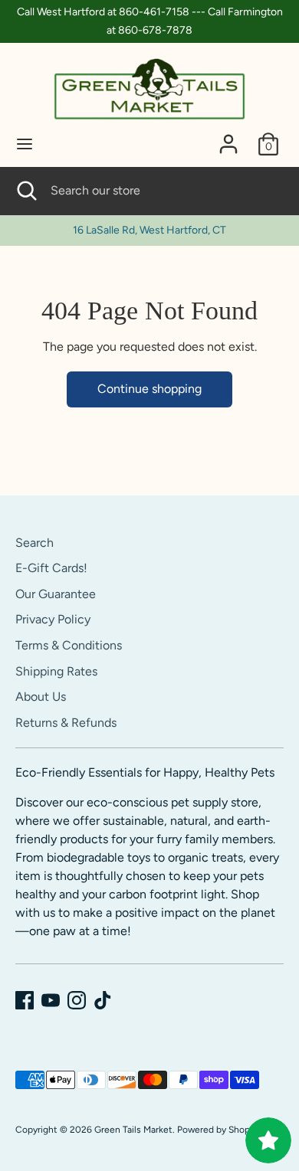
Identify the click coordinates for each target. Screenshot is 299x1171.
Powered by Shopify (218, 1129)
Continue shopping (149, 388)
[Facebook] (24, 1000)
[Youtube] (50, 1000)
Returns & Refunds (66, 722)
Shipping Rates (56, 671)
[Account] (228, 137)
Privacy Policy (52, 619)
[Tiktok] (103, 1000)
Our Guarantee (55, 594)
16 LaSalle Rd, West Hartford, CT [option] (149, 230)
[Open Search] (25, 191)
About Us (40, 696)
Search (34, 542)
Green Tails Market (133, 1129)
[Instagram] (76, 1000)
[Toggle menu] (24, 143)
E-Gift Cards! (51, 568)
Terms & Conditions (68, 645)
